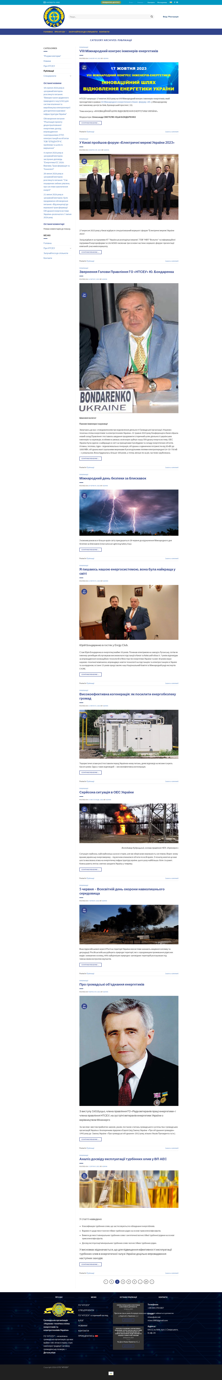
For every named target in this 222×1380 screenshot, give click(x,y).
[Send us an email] (177, 2)
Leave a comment (171, 132)
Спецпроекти (50, 76)
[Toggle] (71, 75)
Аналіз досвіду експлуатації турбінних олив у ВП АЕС (123, 1159)
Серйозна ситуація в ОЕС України (106, 792)
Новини (140, 2)
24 (146, 1282)
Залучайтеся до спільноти (83, 32)
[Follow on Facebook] (174, 2)
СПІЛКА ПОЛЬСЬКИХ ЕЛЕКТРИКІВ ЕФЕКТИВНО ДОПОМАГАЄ (128, 1305)
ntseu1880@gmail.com (158, 1320)
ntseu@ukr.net (154, 1317)
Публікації (49, 71)
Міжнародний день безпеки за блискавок (112, 478)
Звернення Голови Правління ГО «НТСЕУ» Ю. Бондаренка (126, 272)
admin (105, 58)
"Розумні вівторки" (52, 56)
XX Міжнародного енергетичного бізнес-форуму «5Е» (126, 102)
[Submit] (152, 17)
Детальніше (128, 1320)
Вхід (165, 17)
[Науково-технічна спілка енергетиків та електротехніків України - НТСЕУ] (54, 16)
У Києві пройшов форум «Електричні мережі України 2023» (127, 142)
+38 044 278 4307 (156, 1308)
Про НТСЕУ (60, 32)
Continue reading (90, 123)
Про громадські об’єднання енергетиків (111, 984)
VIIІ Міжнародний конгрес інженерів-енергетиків (118, 51)
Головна (48, 32)
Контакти (151, 2)
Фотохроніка (162, 2)
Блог (131, 2)
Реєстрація (173, 17)
